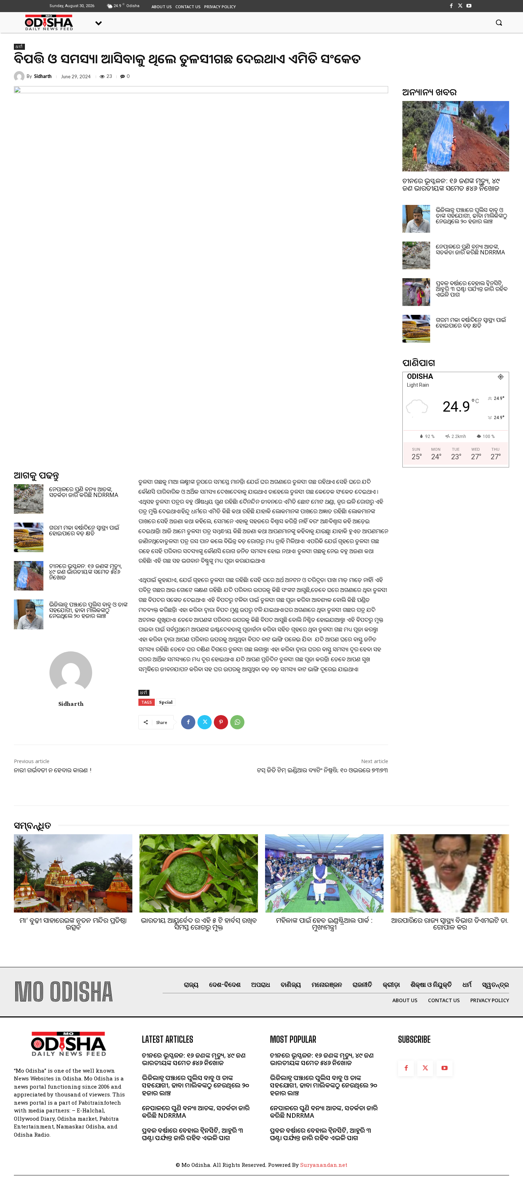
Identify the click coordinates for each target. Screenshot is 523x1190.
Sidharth (43, 76)
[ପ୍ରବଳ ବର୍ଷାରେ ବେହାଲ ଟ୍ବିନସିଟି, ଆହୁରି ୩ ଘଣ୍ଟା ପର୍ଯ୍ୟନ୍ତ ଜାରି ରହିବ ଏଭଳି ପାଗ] (416, 292)
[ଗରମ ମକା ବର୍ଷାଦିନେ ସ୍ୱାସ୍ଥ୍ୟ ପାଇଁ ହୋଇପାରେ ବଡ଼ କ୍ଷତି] (28, 537)
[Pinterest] (221, 722)
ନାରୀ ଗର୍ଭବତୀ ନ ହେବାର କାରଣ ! (53, 770)
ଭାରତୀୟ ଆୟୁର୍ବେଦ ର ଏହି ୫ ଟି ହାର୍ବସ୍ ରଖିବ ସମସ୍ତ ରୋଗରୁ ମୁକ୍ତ (199, 924)
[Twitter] (460, 5)
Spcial (166, 702)
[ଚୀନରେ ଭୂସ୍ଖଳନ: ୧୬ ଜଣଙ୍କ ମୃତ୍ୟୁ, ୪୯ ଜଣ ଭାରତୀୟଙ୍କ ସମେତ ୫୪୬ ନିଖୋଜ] (28, 576)
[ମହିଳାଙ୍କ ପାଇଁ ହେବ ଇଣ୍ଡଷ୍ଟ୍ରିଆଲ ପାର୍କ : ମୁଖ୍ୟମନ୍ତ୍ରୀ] (324, 873)
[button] (498, 22)
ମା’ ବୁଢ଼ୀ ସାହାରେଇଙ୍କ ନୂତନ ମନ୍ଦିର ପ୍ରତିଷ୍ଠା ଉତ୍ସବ (73, 924)
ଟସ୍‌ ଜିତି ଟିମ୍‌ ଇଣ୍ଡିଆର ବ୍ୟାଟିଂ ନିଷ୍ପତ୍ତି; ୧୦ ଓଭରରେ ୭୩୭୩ (322, 770)
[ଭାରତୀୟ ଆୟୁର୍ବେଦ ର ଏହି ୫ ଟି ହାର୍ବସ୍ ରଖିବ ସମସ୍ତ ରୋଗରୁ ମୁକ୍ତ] (198, 873)
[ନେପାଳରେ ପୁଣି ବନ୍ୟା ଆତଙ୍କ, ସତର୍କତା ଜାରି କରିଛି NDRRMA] (28, 499)
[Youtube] (469, 5)
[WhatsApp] (237, 722)
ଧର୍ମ (19, 46)
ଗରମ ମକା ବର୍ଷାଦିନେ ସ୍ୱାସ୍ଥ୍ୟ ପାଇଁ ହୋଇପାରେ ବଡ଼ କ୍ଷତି (84, 530)
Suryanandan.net (323, 1164)
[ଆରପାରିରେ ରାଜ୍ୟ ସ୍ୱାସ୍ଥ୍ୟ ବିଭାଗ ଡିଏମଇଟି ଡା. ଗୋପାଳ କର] (450, 873)
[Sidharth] (20, 76)
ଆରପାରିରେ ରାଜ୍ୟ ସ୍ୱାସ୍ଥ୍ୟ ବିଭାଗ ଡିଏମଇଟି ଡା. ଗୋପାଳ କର (449, 924)
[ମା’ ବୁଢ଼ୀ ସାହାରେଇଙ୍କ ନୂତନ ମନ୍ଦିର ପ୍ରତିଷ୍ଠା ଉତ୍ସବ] (73, 873)
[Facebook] (451, 5)
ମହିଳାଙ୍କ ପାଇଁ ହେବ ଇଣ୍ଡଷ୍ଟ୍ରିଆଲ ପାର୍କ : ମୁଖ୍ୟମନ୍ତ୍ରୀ (324, 924)
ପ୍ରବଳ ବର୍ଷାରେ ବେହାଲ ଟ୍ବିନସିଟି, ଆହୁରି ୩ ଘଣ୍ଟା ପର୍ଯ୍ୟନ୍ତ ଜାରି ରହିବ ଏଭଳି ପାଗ (471, 288)
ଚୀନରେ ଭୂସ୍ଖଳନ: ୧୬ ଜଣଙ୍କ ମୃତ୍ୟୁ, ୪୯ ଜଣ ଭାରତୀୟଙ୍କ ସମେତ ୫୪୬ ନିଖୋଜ (85, 571)
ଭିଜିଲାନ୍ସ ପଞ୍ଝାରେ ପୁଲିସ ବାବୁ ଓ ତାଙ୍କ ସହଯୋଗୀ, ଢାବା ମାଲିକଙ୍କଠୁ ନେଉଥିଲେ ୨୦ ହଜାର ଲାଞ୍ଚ (88, 610)
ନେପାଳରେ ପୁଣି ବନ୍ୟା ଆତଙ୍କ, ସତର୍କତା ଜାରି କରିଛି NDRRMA (83, 492)
